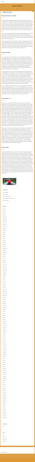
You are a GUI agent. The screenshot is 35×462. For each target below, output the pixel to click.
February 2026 (4, 216)
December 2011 (5, 396)
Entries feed (4, 437)
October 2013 (4, 352)
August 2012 (4, 380)
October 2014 (4, 329)
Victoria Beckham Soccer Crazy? (7, 196)
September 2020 (5, 252)
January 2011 (4, 411)
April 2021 (4, 238)
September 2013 (5, 354)
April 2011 (4, 407)
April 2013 (4, 364)
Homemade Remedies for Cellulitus (8, 15)
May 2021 (4, 236)
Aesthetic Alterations (5, 52)
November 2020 (5, 248)
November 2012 (5, 374)
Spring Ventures (17, 6)
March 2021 (4, 240)
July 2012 (4, 382)
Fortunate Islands (5, 147)
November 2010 (5, 413)
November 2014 (5, 327)
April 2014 (4, 340)
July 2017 (4, 311)
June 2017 (4, 313)
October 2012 (4, 376)
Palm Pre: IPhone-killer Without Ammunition (8, 198)
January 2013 (4, 370)
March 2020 (4, 262)
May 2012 (4, 386)
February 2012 (4, 392)
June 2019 (4, 279)
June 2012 (4, 384)
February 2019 (4, 287)
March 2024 (4, 222)
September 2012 (5, 378)
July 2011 (4, 405)
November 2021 (5, 226)
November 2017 (5, 307)
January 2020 (4, 266)
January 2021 (4, 244)
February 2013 (4, 368)
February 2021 (4, 242)
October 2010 (4, 415)
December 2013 (5, 348)
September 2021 (5, 228)
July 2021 (4, 232)
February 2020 (4, 264)
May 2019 (4, 281)
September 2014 (5, 331)
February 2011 (4, 409)
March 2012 (4, 390)
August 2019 (4, 275)
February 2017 (4, 321)
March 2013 (4, 366)
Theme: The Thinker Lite (4, 452)
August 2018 (4, 297)
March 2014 (4, 342)
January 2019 (4, 289)
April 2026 (4, 212)
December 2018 (5, 291)
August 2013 (4, 356)
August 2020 (4, 254)
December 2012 (5, 372)
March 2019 (4, 285)
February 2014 (4, 344)
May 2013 (4, 362)
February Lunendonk (5, 192)
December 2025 (5, 218)
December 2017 (5, 305)
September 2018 (5, 295)
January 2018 (4, 303)
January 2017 (4, 323)
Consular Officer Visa (6, 98)
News (3, 426)
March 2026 (4, 214)
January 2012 (4, 394)
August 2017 (4, 309)
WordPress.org (4, 441)
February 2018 (4, 301)
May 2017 (4, 315)
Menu (3, 1)
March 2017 (4, 319)
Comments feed (5, 439)
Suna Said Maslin (16, 87)
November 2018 (5, 293)
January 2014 (4, 346)
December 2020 (5, 246)
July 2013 (4, 358)
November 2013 (5, 350)
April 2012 (4, 388)
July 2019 (4, 277)
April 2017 (4, 317)
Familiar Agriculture (5, 194)
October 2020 (4, 250)
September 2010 (5, 417)
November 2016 (5, 325)
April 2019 (4, 283)
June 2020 (4, 256)
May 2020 (4, 258)
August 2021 (4, 230)
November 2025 (5, 220)
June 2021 (4, 234)
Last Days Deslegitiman (6, 200)
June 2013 (4, 360)
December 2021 (5, 224)
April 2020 (4, 260)
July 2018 (4, 299)
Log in (3, 435)
